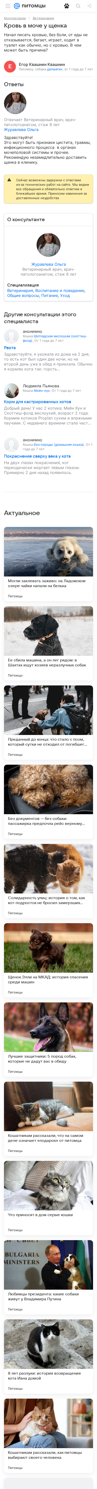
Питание (49, 295)
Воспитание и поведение (59, 290)
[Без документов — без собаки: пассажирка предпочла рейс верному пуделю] (48, 802)
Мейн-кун (42, 390)
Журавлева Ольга (21, 129)
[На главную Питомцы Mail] (32, 6)
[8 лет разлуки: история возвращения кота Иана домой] (48, 1356)
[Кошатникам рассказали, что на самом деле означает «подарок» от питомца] (48, 1119)
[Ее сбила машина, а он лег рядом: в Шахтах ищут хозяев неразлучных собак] (48, 643)
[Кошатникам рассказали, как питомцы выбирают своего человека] (48, 1436)
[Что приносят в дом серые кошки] (48, 1198)
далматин (54, 69)
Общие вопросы (23, 295)
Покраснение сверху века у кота (37, 456)
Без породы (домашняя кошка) (59, 444)
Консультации (15, 18)
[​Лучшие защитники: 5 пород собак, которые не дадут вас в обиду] (48, 1039)
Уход (65, 295)
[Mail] (17, 6)
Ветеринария (43, 18)
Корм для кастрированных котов (37, 402)
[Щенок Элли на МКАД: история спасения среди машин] (48, 960)
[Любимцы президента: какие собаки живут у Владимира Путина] (48, 1277)
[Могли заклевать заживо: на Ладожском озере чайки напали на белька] (48, 564)
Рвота (10, 348)
